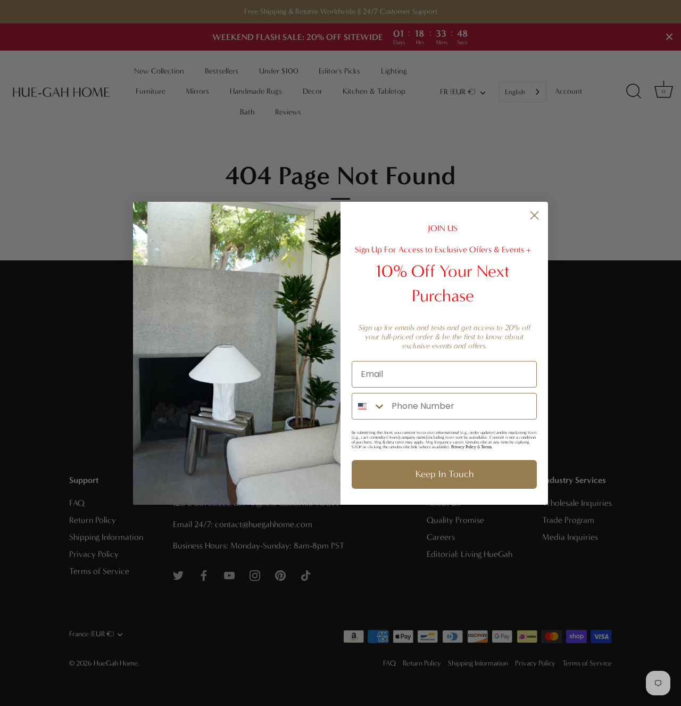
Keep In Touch (445, 474)
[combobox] (369, 406)
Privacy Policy (463, 447)
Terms (486, 447)
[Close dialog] (534, 215)
